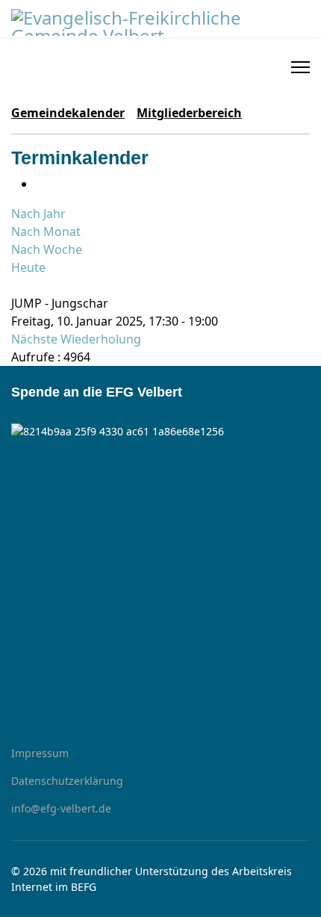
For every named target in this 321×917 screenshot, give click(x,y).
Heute (28, 267)
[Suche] (15, 285)
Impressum (40, 753)
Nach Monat (46, 231)
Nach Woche (46, 249)
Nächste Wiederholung (76, 339)
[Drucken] (39, 183)
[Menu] (300, 67)
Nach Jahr (38, 213)
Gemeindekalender (68, 113)
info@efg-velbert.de (61, 808)
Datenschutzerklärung (67, 781)
